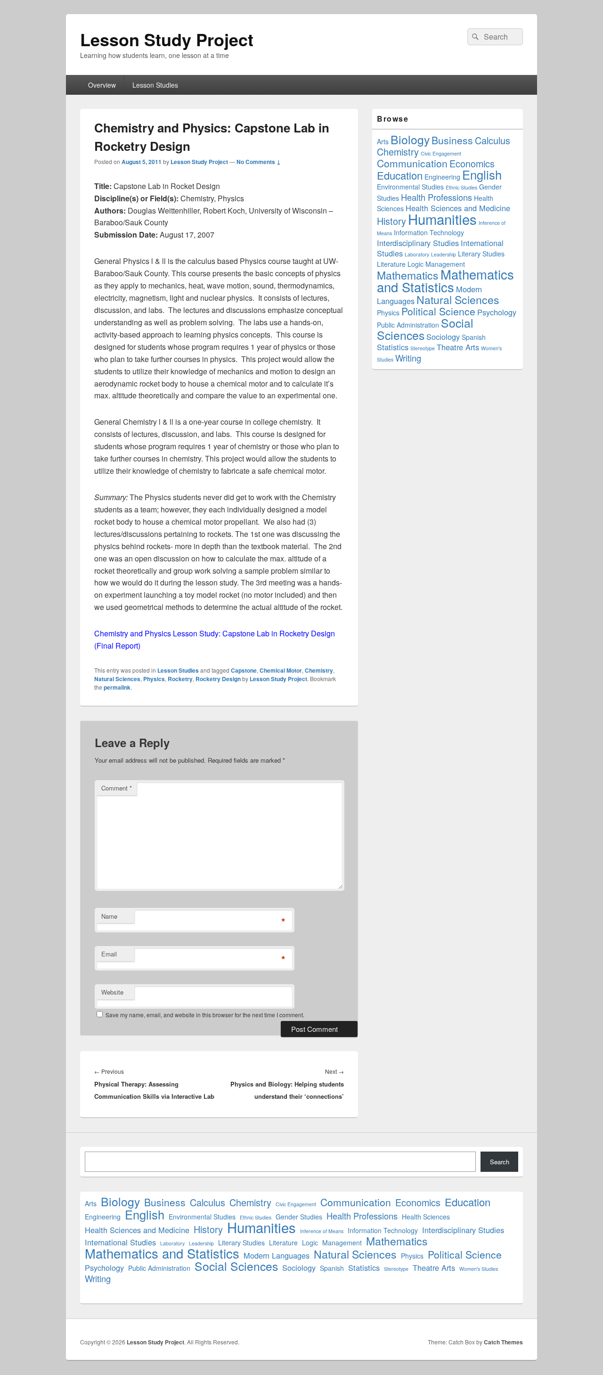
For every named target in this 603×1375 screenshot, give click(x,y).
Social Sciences (236, 1266)
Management (445, 264)
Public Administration (408, 324)
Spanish (474, 337)
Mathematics (408, 275)
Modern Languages (277, 1255)
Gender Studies (299, 1216)
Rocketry (180, 679)
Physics (154, 679)
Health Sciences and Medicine (458, 208)
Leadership (443, 254)
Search (499, 1161)
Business (452, 140)
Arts (383, 141)
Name (109, 916)
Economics (472, 163)
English (482, 174)
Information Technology (429, 232)
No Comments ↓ (258, 161)
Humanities (442, 219)
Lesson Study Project (166, 39)
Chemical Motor (281, 670)
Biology (410, 139)
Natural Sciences (117, 679)
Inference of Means (321, 1231)
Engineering (442, 176)
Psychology (496, 312)
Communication (412, 163)
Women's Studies (478, 1268)
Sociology (443, 336)
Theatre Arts (458, 347)
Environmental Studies (410, 186)
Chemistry (319, 670)
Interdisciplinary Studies (418, 242)
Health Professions (436, 197)
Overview (102, 85)
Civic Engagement (441, 153)
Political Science (438, 311)
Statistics (392, 347)
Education (400, 175)
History (391, 221)
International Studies (120, 1242)
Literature (391, 264)
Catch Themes (503, 1342)
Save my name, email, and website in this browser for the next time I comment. (205, 1015)
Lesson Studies (155, 85)
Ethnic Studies (461, 187)
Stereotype (422, 348)
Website (112, 992)
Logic (415, 264)
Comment (116, 787)
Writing (408, 358)
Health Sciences (426, 1216)
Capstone (244, 670)
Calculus (492, 140)
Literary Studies (481, 253)
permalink (117, 687)
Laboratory (417, 254)
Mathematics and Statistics (445, 280)
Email (109, 953)
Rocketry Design (218, 679)
